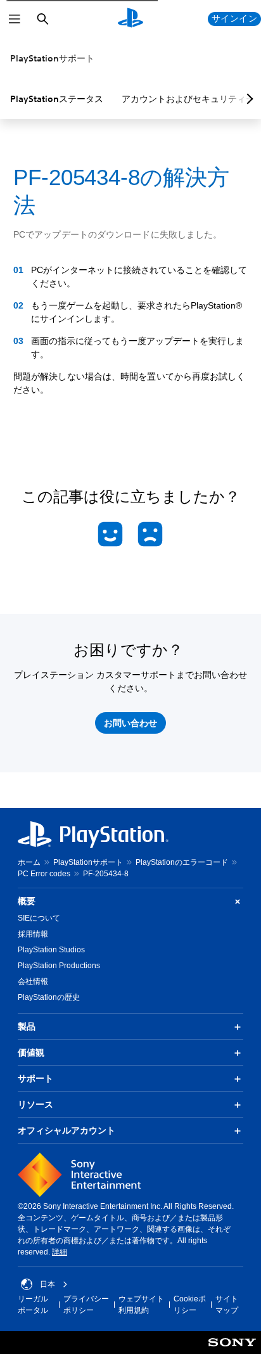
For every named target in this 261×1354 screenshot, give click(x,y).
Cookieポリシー (190, 1304)
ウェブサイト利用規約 (141, 1304)
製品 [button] (26, 1026)
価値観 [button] (31, 1052)
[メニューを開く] (15, 19)
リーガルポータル (33, 1304)
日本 (47, 1284)
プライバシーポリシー (86, 1304)
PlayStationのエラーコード (182, 862)
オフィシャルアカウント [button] (66, 1130)
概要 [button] (26, 901)
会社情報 (33, 981)
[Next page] (247, 99)
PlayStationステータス (56, 99)
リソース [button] (35, 1104)
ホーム (29, 862)
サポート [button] (35, 1078)
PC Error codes (44, 873)
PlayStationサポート (52, 58)
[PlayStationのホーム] (130, 19)
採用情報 (33, 933)
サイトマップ (226, 1304)
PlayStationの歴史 (49, 997)
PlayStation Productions (59, 965)
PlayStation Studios (51, 949)
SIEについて (39, 918)
